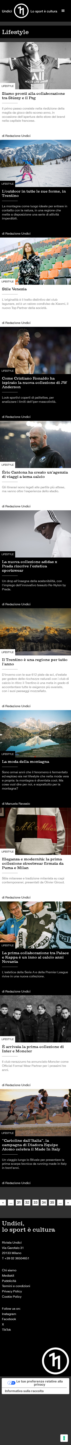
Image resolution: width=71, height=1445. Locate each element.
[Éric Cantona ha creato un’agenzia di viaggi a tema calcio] (35, 465)
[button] (63, 11)
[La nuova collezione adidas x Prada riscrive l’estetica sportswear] (35, 559)
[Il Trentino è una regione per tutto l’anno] (35, 659)
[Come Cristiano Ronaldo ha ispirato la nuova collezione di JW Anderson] (35, 374)
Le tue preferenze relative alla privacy (39, 1382)
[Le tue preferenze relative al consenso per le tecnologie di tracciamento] (64, 1438)
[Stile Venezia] (35, 282)
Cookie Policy (11, 1296)
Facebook (9, 1319)
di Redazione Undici (16, 135)
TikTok (6, 1329)
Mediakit (8, 1275)
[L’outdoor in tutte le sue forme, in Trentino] (35, 189)
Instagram (9, 1314)
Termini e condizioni (16, 1286)
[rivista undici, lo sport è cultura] (29, 11)
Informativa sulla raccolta (24, 1391)
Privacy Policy (12, 1291)
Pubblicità (9, 1281)
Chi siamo (9, 1270)
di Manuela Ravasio (16, 803)
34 (44, 1202)
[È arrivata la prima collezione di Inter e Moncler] (35, 1042)
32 (27, 1202)
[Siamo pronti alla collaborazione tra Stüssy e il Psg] (35, 91)
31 (19, 1202)
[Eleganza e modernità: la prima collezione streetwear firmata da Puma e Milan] (35, 854)
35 (52, 1202)
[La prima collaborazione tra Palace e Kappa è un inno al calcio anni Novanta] (35, 948)
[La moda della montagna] (35, 759)
